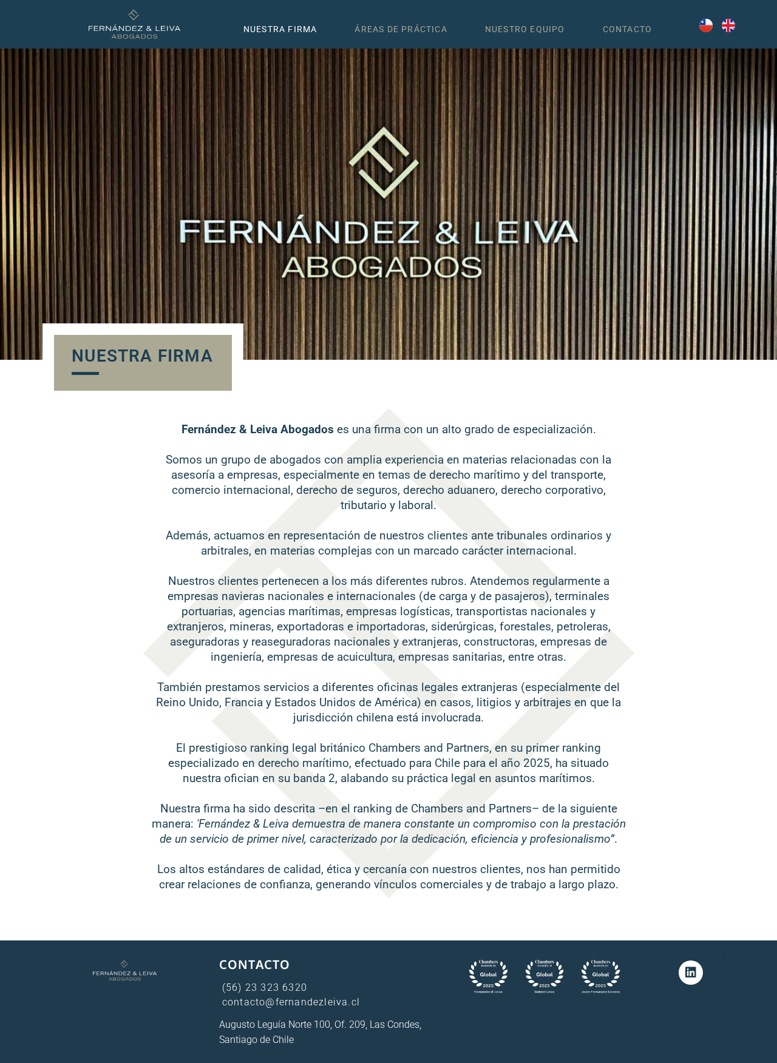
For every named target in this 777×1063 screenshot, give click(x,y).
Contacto (628, 29)
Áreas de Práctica (401, 29)
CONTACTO (255, 964)
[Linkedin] (691, 972)
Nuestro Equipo (525, 29)
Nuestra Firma (280, 29)
